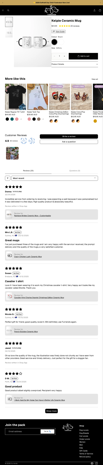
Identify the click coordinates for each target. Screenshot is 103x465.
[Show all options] (21, 119)
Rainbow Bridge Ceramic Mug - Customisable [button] (32, 215)
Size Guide (60, 31)
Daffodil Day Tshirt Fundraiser (51, 3)
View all (95, 79)
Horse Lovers (84, 439)
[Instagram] (96, 463)
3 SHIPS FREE (57, 86)
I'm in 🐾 (47, 431)
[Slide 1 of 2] (9, 22)
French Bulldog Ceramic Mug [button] (26, 331)
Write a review (68, 136)
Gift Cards (83, 451)
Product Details (58, 64)
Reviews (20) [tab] (28, 171)
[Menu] (3, 10)
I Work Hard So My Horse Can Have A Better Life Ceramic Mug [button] (39, 400)
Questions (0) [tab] (74, 171)
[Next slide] (49, 42)
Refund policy (85, 456)
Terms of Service (86, 454)
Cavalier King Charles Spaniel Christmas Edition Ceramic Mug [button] (39, 297)
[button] (64, 26)
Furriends (14, 463)
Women (82, 442)
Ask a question (69, 141)
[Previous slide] (16, 42)
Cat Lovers (83, 436)
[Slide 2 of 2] (9, 32)
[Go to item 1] (12, 153)
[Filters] (7, 178)
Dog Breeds (84, 433)
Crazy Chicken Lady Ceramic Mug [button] (28, 256)
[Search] (8, 10)
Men (81, 445)
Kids (81, 448)
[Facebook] (92, 463)
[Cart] (100, 10)
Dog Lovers (83, 430)
